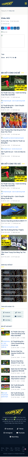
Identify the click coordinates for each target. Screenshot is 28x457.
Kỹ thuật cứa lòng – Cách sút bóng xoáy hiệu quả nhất (13, 185)
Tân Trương (6, 21)
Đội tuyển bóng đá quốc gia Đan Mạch (17, 394)
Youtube (19, 316)
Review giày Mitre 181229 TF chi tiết (17, 362)
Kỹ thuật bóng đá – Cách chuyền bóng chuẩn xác (17, 343)
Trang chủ (4, 11)
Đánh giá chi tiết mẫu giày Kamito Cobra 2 (18, 378)
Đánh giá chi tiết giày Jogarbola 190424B (18, 370)
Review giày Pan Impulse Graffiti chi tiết (17, 353)
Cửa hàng (7, 320)
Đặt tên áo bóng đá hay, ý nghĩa (12, 230)
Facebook (7, 312)
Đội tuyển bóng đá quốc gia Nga (17, 386)
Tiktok (19, 312)
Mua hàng (15, 437)
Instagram (7, 316)
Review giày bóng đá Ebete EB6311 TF (14, 221)
